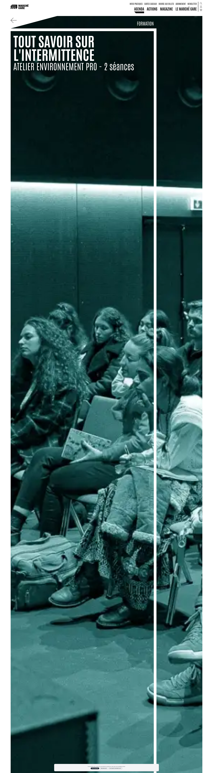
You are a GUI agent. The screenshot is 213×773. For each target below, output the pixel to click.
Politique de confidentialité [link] (115, 768)
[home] (20, 6)
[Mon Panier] (201, 10)
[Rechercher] (201, 3)
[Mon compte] (201, 6)
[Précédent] (14, 22)
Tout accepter (95, 768)
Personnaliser (104, 768)
